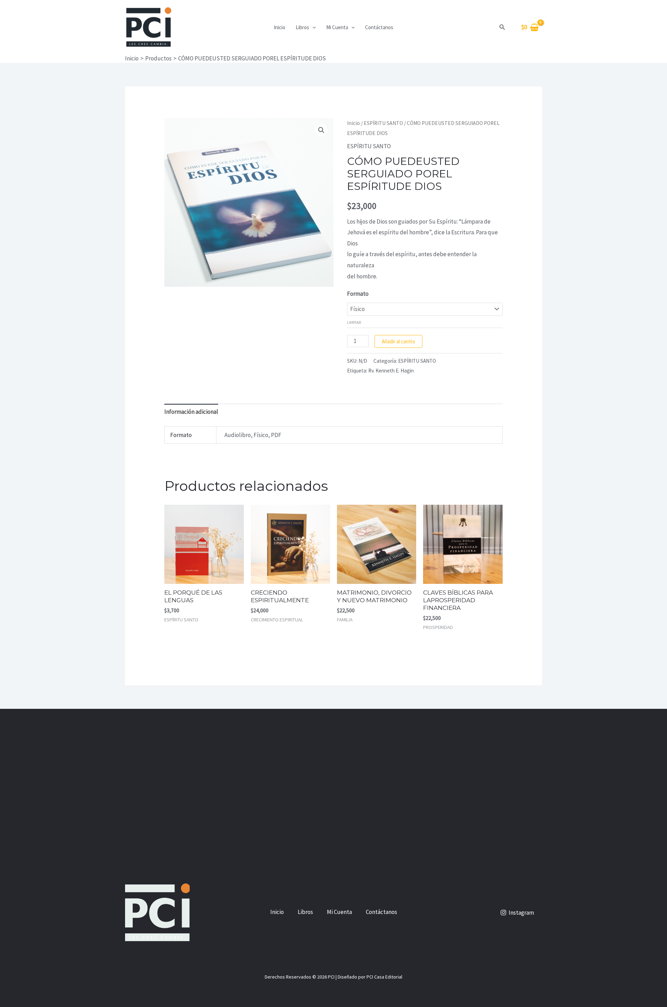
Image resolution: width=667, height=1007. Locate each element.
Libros (302, 27)
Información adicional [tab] (191, 412)
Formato (358, 293)
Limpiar (354, 322)
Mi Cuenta (337, 27)
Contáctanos (379, 27)
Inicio (279, 27)
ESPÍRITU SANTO (383, 123)
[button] (312, 27)
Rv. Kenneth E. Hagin (391, 370)
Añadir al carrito (398, 341)
